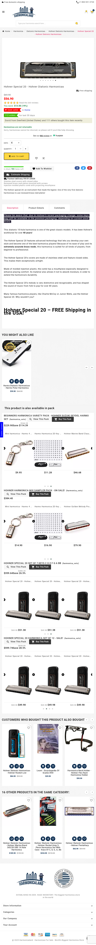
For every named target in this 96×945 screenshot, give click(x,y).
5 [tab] (50, 80)
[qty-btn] (25, 148)
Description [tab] (12, 208)
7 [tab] (55, 80)
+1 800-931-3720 (85, 2)
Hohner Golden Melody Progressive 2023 (77, 506)
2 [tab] (43, 80)
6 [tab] (53, 80)
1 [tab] (40, 80)
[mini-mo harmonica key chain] (18, 526)
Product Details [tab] (36, 208)
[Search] (77, 23)
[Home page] (31, 878)
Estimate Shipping (18, 174)
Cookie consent (1, 429)
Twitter (83, 168)
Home (27, 110)
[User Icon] (86, 11)
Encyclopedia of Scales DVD (77, 434)
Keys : (6, 143)
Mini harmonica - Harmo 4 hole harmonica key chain (18, 506)
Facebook (77, 168)
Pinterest (89, 168)
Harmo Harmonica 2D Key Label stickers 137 (18, 434)
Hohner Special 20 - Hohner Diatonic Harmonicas (18, 581)
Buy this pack (62, 419)
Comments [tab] (59, 208)
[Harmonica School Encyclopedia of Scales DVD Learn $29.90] (77, 453)
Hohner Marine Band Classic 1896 (48, 434)
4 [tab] (48, 80)
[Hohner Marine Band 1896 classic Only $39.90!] (48, 453)
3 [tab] (45, 80)
